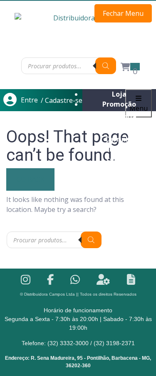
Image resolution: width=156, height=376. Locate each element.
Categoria (119, 116)
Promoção (119, 104)
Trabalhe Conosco (119, 169)
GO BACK (30, 179)
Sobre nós (119, 179)
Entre (29, 100)
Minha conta (119, 129)
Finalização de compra (119, 154)
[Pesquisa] (105, 65)
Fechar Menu (123, 13)
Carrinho (119, 139)
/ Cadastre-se (61, 100)
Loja (119, 94)
